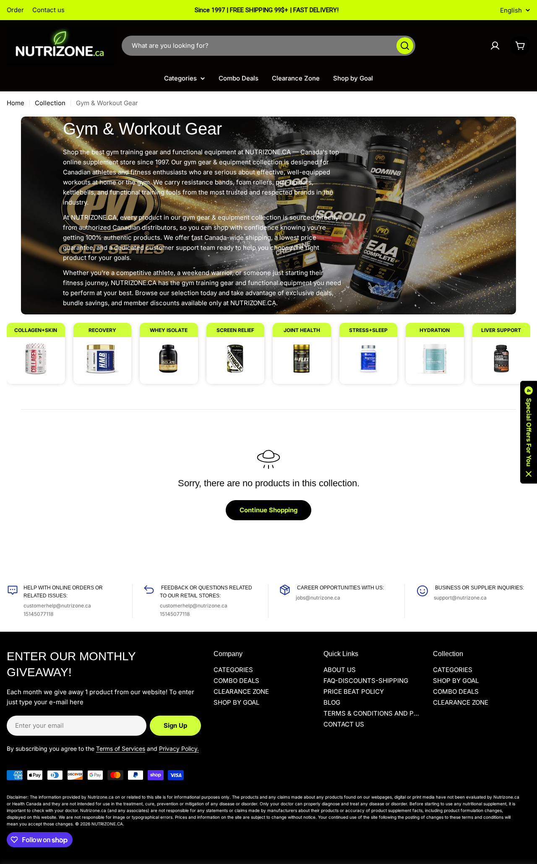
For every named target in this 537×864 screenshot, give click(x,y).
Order (15, 10)
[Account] (495, 46)
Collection (50, 103)
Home (15, 103)
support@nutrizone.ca (460, 597)
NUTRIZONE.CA (107, 823)
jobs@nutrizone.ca (318, 597)
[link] (36, 349)
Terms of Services (120, 748)
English (511, 10)
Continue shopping (268, 510)
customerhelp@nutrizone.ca (57, 605)
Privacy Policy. (179, 748)
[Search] (404, 45)
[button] (528, 432)
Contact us (48, 10)
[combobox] (268, 46)
